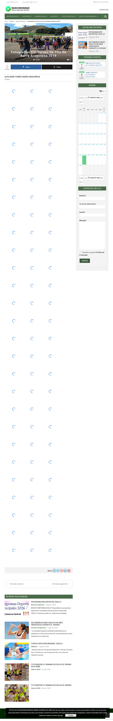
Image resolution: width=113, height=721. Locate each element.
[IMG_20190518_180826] (50, 144)
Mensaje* (82, 220)
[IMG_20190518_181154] (32, 91)
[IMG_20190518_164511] (32, 532)
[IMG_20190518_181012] (14, 126)
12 (88, 134)
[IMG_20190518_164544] (50, 515)
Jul (85, 98)
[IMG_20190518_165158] (50, 479)
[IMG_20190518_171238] (32, 409)
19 (88, 144)
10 (80, 134)
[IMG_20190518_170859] (50, 409)
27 (92, 155)
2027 (80, 102)
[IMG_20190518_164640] (50, 497)
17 (80, 144)
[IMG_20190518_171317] (32, 391)
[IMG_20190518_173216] (32, 232)
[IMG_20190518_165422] (32, 479)
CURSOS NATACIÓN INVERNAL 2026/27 (47, 644)
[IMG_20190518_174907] (32, 162)
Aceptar (70, 715)
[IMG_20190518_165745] (14, 462)
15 (100, 134)
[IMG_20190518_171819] (50, 356)
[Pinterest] (69, 570)
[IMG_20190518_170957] (14, 409)
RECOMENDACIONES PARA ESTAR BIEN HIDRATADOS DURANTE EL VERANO (47, 624)
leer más (60, 715)
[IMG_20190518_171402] (14, 391)
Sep (101, 98)
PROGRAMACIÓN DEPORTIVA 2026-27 (46, 602)
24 (80, 155)
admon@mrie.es (12, 2)
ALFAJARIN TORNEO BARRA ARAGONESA (22, 77)
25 (84, 155)
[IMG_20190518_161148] (32, 550)
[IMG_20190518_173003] (14, 268)
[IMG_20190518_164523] (14, 532)
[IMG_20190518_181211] (14, 91)
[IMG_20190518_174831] (50, 162)
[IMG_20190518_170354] (14, 426)
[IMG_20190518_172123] (14, 321)
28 (96, 155)
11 (84, 134)
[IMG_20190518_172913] (50, 268)
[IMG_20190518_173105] (32, 250)
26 (88, 155)
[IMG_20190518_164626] (14, 515)
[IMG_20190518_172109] (32, 321)
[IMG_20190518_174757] (14, 179)
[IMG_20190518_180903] (14, 144)
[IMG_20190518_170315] (32, 426)
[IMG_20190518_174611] (14, 197)
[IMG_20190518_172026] (50, 321)
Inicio (6, 21)
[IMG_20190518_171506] (14, 374)
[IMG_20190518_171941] (32, 338)
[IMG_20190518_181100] (32, 109)
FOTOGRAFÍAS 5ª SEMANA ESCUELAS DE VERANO (51, 685)
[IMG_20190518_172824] (32, 285)
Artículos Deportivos (39, 628)
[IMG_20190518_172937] (32, 268)
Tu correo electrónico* (87, 204)
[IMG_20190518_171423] (50, 374)
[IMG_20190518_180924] (50, 126)
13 (92, 134)
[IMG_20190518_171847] (32, 356)
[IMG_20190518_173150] (50, 232)
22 (100, 144)
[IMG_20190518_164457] (50, 532)
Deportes (11, 21)
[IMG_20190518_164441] (14, 550)
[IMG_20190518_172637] (14, 303)
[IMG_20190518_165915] (14, 444)
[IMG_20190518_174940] (14, 162)
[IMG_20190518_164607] (32, 515)
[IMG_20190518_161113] (50, 550)
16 (104, 134)
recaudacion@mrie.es (29, 2)
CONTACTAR (103, 10)
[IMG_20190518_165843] (32, 444)
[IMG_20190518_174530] (32, 197)
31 (80, 165)
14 (96, 134)
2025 (81, 98)
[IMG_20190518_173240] (14, 232)
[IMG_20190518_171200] (50, 391)
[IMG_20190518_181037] (50, 109)
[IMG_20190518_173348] (32, 215)
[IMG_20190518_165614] (50, 462)
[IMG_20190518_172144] (50, 303)
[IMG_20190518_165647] (32, 462)
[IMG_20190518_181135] (50, 91)
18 (84, 144)
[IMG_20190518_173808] (14, 215)
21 (96, 144)
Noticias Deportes (21, 21)
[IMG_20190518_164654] (32, 497)
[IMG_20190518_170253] (50, 426)
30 (104, 155)
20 (92, 144)
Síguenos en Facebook (100, 2)
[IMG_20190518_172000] (14, 338)
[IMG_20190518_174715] (32, 179)
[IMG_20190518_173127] (14, 250)
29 (100, 155)
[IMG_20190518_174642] (50, 179)
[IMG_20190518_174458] (50, 197)
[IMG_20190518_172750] (50, 285)
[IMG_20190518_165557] (14, 479)
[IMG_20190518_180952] (32, 126)
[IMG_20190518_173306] (50, 215)
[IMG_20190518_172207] (32, 303)
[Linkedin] (65, 570)
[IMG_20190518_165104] (14, 497)
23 (104, 144)
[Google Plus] (61, 570)
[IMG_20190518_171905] (14, 356)
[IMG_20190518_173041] (50, 250)
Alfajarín (34, 646)
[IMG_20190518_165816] (50, 444)
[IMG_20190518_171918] (50, 338)
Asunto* (82, 212)
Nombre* (82, 196)
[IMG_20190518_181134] (14, 109)
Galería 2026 (36, 669)
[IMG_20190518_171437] (32, 374)
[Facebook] (54, 570)
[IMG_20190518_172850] (14, 285)
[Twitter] (58, 570)
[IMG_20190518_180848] (32, 144)
